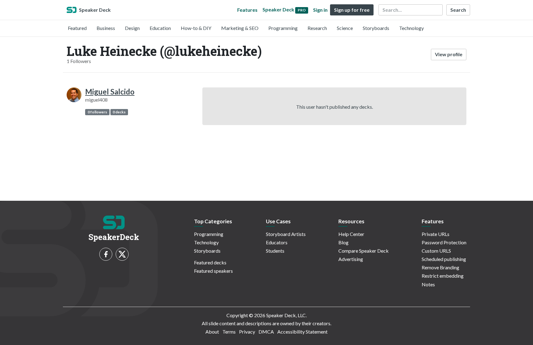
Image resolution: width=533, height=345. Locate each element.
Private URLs (435, 234)
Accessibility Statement (302, 331)
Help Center (351, 234)
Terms (229, 331)
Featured (77, 28)
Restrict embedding (443, 276)
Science (345, 28)
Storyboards (376, 28)
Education (160, 28)
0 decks (119, 112)
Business (106, 28)
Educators (276, 242)
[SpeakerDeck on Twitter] (122, 254)
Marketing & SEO (239, 28)
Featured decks (210, 262)
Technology (411, 28)
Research (317, 28)
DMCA (266, 331)
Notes (428, 284)
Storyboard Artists (286, 234)
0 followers (97, 112)
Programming (283, 28)
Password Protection (444, 242)
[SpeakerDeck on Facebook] (105, 254)
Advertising (350, 259)
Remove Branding (440, 267)
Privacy (247, 331)
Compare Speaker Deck (363, 251)
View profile (448, 54)
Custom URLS (436, 251)
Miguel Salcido (109, 91)
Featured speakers (213, 271)
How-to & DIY (196, 28)
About (212, 331)
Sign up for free (352, 10)
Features (247, 10)
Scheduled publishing (444, 259)
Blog (343, 242)
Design (132, 28)
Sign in (320, 10)
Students (275, 251)
